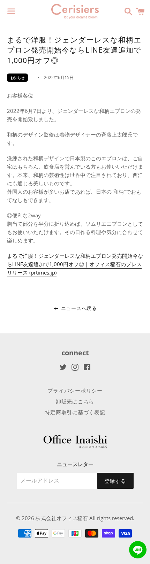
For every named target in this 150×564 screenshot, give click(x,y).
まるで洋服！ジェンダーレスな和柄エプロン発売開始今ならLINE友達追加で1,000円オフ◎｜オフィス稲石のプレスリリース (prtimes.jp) (75, 264)
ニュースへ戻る (78, 308)
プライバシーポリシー (75, 390)
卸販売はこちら (75, 401)
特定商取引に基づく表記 (75, 412)
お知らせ (17, 77)
